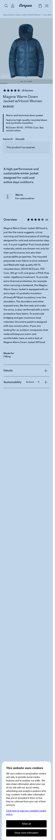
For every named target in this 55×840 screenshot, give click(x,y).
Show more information (26, 833)
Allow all (26, 824)
